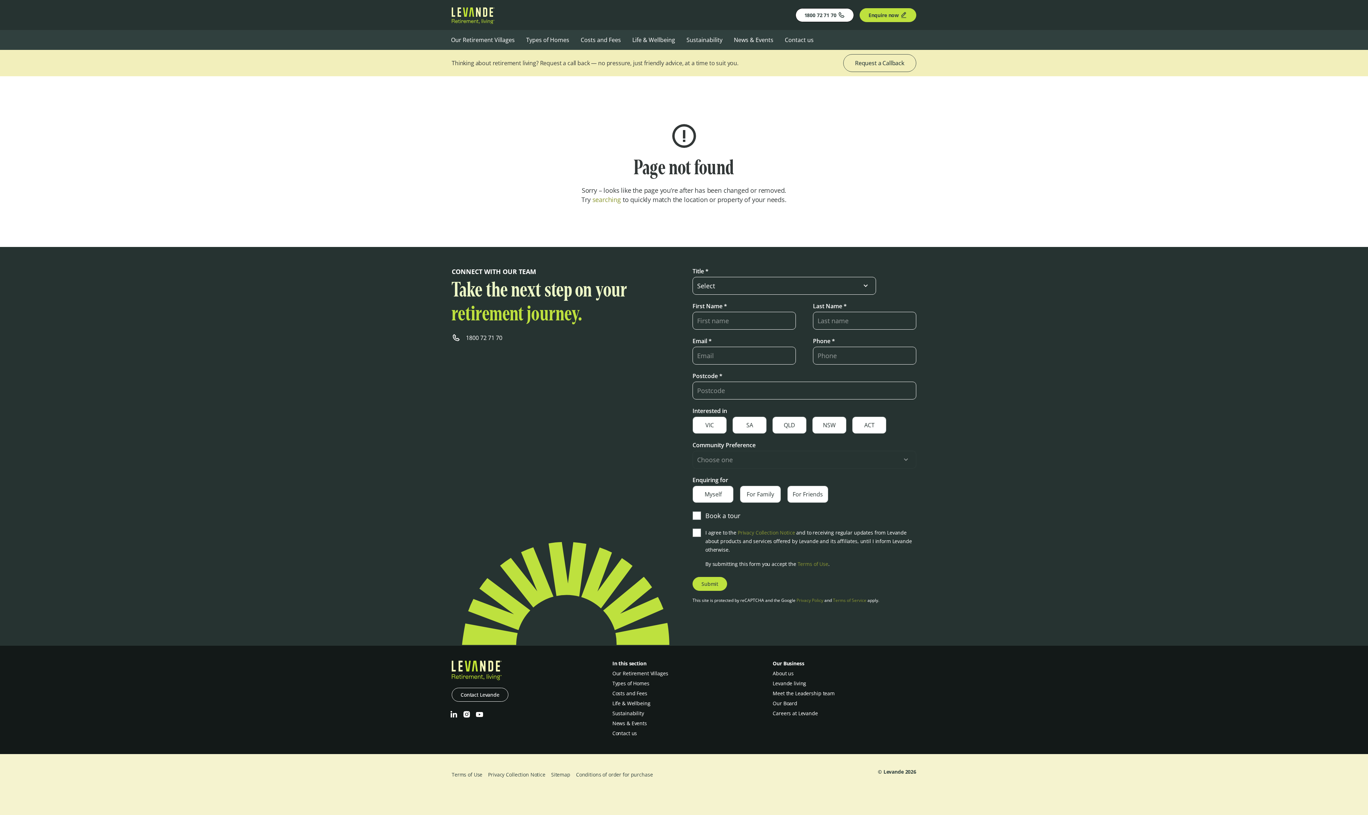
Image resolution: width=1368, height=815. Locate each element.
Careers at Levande (795, 713)
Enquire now (884, 15)
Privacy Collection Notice (766, 532)
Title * (701, 271)
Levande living (789, 683)
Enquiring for (710, 480)
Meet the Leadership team (804, 693)
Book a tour (722, 515)
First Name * (710, 306)
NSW (829, 425)
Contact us (799, 40)
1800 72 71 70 (820, 15)
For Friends (808, 494)
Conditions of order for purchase (614, 774)
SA (749, 425)
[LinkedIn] (453, 714)
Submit (709, 584)
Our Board (785, 703)
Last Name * (830, 306)
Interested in (710, 411)
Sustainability (704, 40)
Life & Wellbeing (653, 40)
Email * (702, 341)
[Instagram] (466, 714)
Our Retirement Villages (483, 40)
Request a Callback (880, 63)
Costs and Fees (601, 40)
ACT (869, 425)
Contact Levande (480, 694)
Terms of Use (813, 564)
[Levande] (473, 22)
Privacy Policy (810, 600)
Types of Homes (547, 40)
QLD (789, 425)
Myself (713, 494)
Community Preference (724, 445)
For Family (760, 494)
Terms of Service (849, 600)
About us (783, 673)
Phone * (824, 341)
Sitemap (560, 774)
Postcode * (707, 376)
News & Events (753, 40)
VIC (709, 425)
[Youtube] (479, 714)
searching (606, 199)
